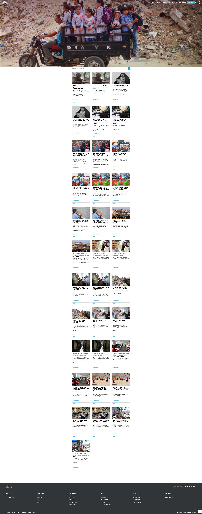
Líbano (38, 499)
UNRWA (170, 2)
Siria (38, 502)
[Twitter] (174, 486)
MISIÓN (180, 2)
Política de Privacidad (15, 512)
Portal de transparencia (10, 497)
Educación (103, 502)
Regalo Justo (71, 499)
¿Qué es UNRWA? (9, 495)
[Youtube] (178, 486)
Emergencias (103, 495)
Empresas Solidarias (73, 502)
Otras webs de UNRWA (31, 512)
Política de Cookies (23, 512)
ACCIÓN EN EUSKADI (164, 2)
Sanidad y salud (104, 500)
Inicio (153, 2)
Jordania (39, 500)
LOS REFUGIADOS (40, 493)
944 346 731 (190, 486)
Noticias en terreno (136, 497)
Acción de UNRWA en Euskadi (106, 505)
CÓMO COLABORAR (174, 2)
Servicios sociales (104, 499)
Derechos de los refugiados (106, 504)
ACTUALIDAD (184, 2)
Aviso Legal (8, 512)
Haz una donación (72, 495)
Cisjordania (39, 497)
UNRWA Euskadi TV (137, 502)
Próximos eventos (136, 499)
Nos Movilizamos (136, 495)
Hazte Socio (71, 497)
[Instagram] (181, 486)
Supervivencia (103, 497)
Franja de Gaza (40, 495)
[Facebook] (170, 486)
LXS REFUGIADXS (157, 2)
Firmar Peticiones (72, 504)
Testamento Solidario (73, 500)
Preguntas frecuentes (169, 497)
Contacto (166, 495)
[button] (196, 2)
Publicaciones (135, 500)
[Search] (129, 68)
